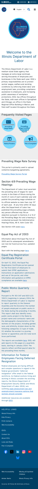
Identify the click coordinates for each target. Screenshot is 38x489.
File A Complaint (7, 446)
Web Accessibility (8, 425)
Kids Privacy (6, 417)
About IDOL (6, 438)
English (19, 9)
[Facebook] (5, 452)
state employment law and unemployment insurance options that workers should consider (17, 391)
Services (33, 2)
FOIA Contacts (7, 421)
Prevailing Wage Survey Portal (14, 174)
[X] (11, 452)
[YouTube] (29, 452)
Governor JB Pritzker (8, 484)
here (22, 227)
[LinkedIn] (17, 452)
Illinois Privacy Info (8, 413)
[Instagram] (23, 452)
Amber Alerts (6, 478)
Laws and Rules (7, 442)
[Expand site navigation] (34, 9)
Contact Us (6, 434)
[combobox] (21, 9)
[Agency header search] (28, 9)
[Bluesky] (17, 457)
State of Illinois (24, 484)
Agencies (23, 2)
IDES (11, 400)
